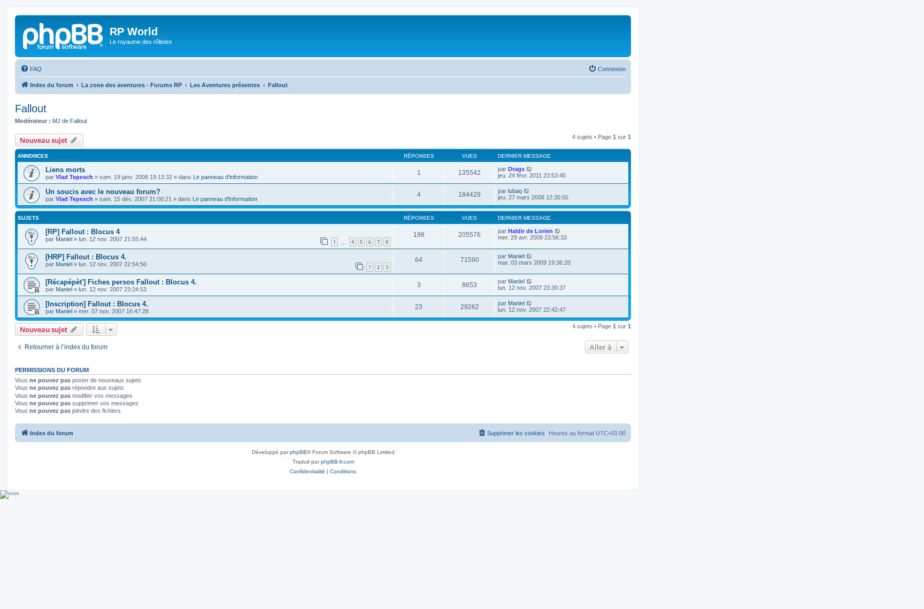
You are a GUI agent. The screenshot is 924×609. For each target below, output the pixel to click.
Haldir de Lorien (530, 231)
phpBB (298, 452)
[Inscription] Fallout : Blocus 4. (96, 304)
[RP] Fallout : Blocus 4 (82, 232)
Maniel (64, 239)
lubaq (515, 191)
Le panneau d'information (225, 177)
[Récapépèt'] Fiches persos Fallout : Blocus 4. (121, 282)
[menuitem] (31, 69)
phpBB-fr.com (337, 462)
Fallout (31, 108)
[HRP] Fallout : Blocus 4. (86, 257)
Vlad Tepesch (74, 177)
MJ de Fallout (69, 121)
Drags (516, 169)
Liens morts (65, 170)
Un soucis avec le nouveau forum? (102, 192)
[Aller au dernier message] (529, 169)
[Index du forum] (64, 35)
